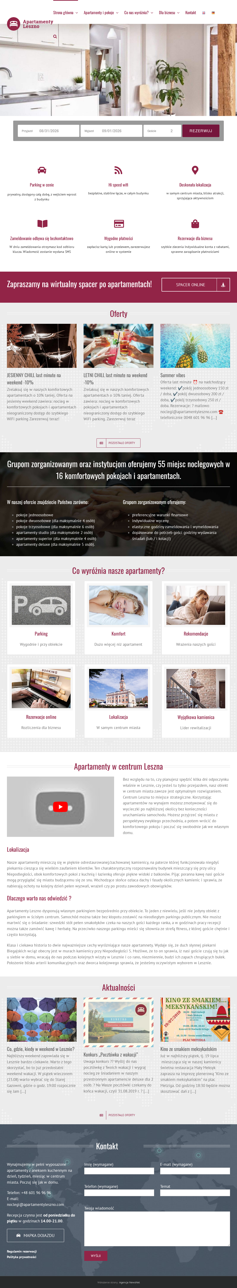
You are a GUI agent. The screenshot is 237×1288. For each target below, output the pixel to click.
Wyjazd (89, 131)
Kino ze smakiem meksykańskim (188, 1048)
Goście (151, 131)
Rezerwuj (201, 130)
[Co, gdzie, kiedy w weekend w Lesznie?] (42, 1020)
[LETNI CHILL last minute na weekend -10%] (118, 346)
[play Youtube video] (60, 807)
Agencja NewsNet (129, 1282)
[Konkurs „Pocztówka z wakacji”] (118, 1022)
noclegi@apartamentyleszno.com (35, 1204)
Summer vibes (172, 375)
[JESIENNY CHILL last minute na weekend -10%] (42, 346)
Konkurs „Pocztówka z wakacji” (111, 1054)
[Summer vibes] (195, 346)
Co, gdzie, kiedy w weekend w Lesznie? (41, 1048)
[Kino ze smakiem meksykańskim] (195, 1020)
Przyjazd (27, 131)
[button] (55, 36)
